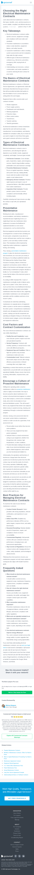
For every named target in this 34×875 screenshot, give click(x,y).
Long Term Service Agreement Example (14, 772)
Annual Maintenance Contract (11, 770)
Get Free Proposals (17, 798)
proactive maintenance (23, 389)
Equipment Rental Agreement (11, 763)
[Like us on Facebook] (15, 856)
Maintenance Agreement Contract (12, 761)
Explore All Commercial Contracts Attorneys (17, 736)
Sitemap (17, 819)
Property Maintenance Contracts (12, 750)
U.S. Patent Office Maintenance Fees (13, 765)
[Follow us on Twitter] (19, 856)
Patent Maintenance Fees (10, 768)
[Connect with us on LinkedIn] (23, 856)
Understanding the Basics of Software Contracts (16, 774)
